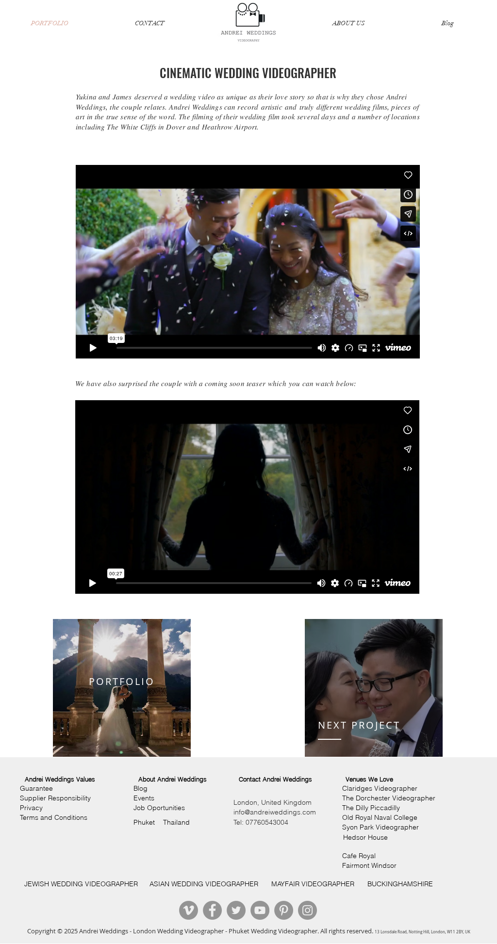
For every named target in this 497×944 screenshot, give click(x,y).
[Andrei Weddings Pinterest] (283, 910)
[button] (60, 779)
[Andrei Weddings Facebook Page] (212, 910)
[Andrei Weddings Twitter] (236, 910)
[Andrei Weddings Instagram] (307, 910)
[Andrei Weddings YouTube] (259, 910)
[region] (122, 688)
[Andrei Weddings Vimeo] (188, 910)
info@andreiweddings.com (274, 812)
